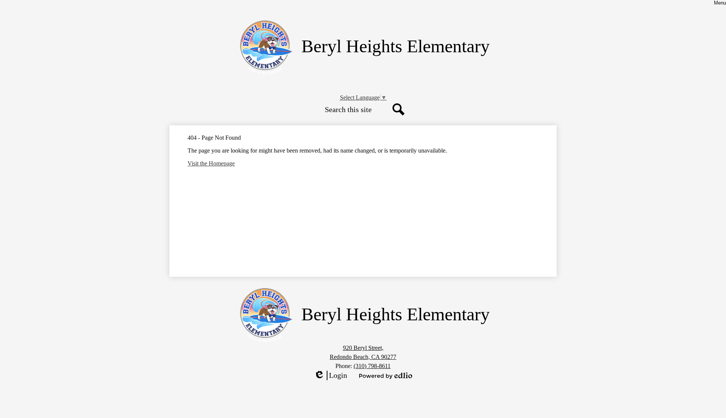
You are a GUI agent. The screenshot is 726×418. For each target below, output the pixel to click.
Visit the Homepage (211, 163)
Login (330, 375)
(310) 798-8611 (372, 366)
